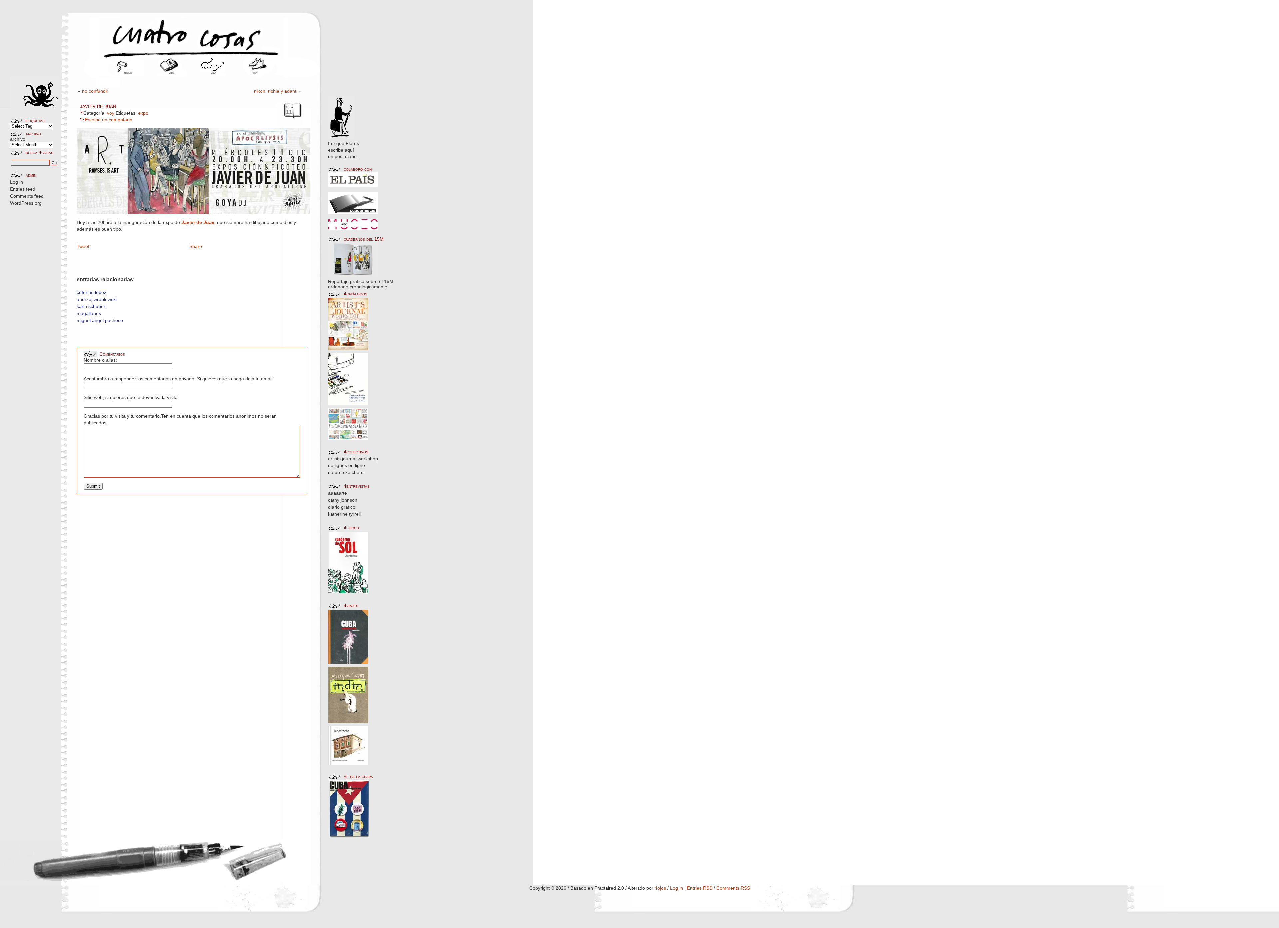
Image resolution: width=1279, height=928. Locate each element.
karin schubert (92, 306)
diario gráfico (341, 507)
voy (255, 72)
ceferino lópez (91, 292)
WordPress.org (26, 203)
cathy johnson (342, 500)
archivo (17, 139)
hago (128, 72)
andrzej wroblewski (97, 299)
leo (171, 72)
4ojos (660, 888)
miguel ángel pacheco (100, 320)
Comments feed (27, 196)
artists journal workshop (353, 458)
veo (213, 72)
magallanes (89, 313)
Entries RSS (699, 888)
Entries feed (22, 189)
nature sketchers (345, 472)
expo (143, 113)
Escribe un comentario (108, 119)
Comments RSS (733, 888)
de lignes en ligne (346, 465)
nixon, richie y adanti (275, 91)
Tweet (83, 246)
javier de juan (98, 106)
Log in (16, 182)
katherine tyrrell (344, 514)
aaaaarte (337, 493)
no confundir (95, 91)
